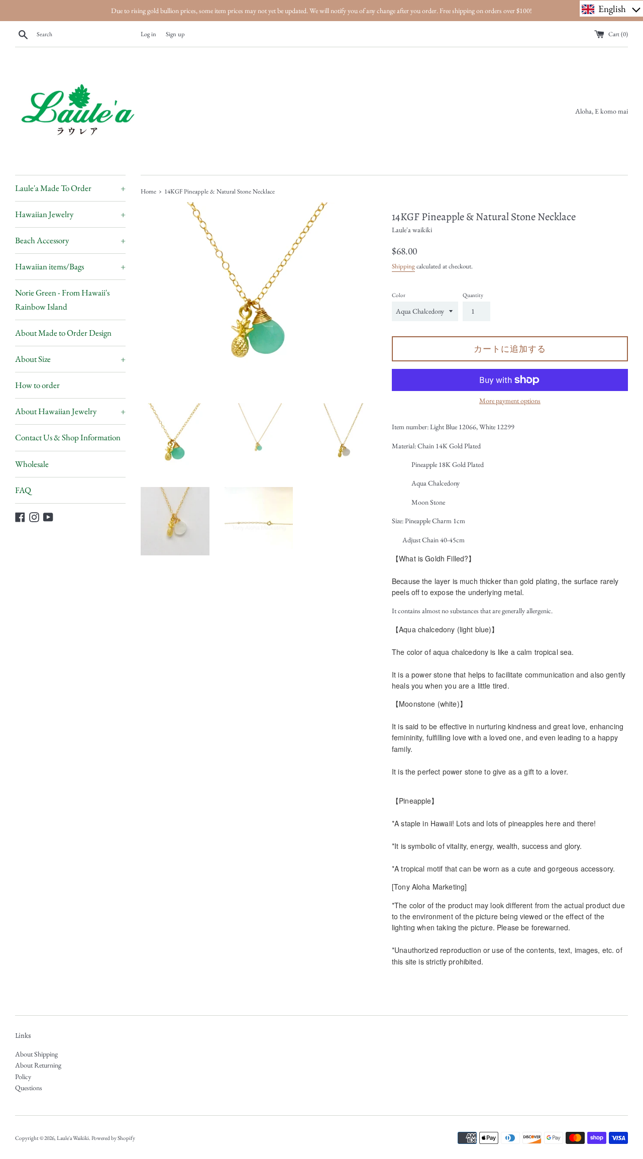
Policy (23, 1076)
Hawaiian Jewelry (70, 214)
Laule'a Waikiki (73, 1137)
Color (398, 295)
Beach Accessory (70, 240)
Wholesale (32, 463)
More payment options (510, 400)
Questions (28, 1087)
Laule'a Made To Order (70, 188)
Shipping (403, 266)
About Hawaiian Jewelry (70, 411)
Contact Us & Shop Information (68, 437)
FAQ (23, 490)
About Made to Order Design (63, 332)
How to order (37, 385)
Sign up (175, 34)
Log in (148, 34)
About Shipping (36, 1053)
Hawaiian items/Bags (70, 266)
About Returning (38, 1065)
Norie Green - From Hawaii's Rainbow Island (62, 299)
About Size (70, 358)
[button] (611, 9)
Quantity (473, 295)
